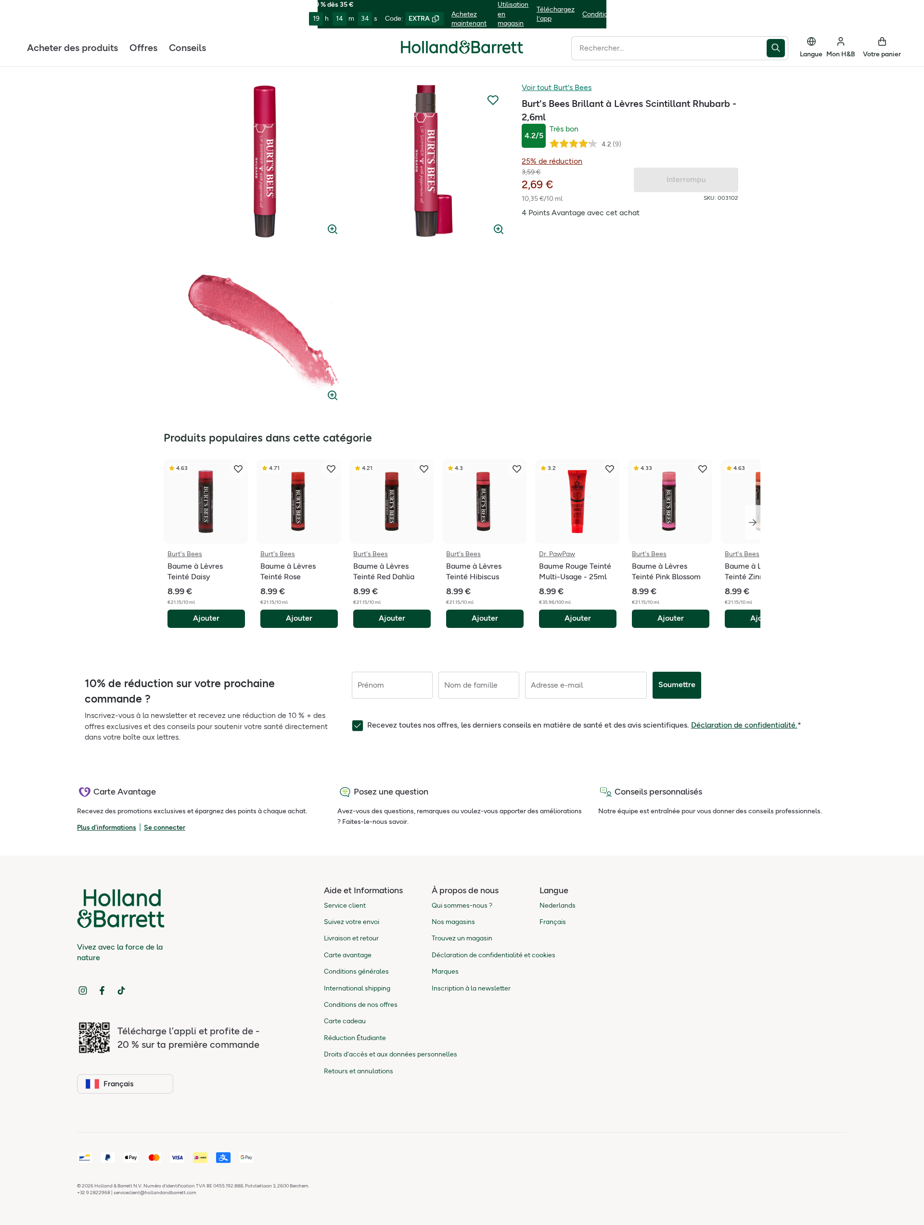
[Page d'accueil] (462, 47)
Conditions (598, 14)
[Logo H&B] (462, 51)
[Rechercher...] (777, 48)
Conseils (187, 47)
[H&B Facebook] (102, 990)
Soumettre (676, 684)
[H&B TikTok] (121, 990)
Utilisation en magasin (513, 13)
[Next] (752, 522)
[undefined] (265, 161)
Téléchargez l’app (556, 14)
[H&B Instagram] (83, 990)
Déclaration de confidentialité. (744, 725)
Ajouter (206, 618)
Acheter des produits (72, 47)
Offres (143, 47)
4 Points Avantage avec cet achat (581, 212)
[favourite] (238, 469)
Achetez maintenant (469, 19)
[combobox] (669, 48)
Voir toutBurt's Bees (556, 87)
